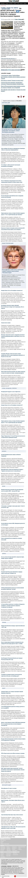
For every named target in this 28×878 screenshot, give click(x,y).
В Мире (4, 7)
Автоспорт (8, 854)
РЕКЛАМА (9, 866)
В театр (2, 850)
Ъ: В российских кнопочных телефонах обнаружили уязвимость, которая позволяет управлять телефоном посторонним (12, 606)
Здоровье (15, 3)
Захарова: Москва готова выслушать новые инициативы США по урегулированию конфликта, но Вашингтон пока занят (13, 355)
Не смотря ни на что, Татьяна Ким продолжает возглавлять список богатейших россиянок (11, 131)
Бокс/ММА (3, 857)
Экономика (3, 848)
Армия (18, 3)
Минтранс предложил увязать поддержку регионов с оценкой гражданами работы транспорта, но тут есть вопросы (13, 336)
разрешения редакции (13, 869)
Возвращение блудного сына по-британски (10, 391)
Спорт (3, 688)
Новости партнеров (5, 843)
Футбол (2, 853)
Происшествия (22, 846)
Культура (2, 849)
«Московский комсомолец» (8, 58)
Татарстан (15, 853)
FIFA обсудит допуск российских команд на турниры (12, 753)
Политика (3, 846)
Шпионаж (21, 3)
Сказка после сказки (5, 322)
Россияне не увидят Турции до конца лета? (12, 80)
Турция (8, 7)
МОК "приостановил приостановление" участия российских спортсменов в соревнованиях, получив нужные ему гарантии (12, 770)
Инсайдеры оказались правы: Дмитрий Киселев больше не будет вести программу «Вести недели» (12, 307)
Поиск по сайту (3, 5)
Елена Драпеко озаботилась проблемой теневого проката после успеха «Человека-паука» (12, 271)
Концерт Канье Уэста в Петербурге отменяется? (11, 290)
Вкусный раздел (6, 785)
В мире (2, 841)
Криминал (14, 848)
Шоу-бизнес (11, 3)
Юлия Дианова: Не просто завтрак (8, 788)
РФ (12, 7)
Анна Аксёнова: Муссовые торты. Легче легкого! (12, 814)
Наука (3, 486)
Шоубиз (4, 451)
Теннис (2, 855)
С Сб (19, 19)
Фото (2, 842)
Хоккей (2, 854)
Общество (14, 846)
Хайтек (4, 553)
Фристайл (8, 855)
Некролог (25, 3)
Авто (20, 848)
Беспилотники (6, 9)
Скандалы (7, 3)
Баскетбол (8, 853)
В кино (8, 846)
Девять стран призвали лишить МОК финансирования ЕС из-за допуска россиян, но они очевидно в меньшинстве (13, 724)
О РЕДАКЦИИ (4, 866)
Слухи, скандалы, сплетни (9, 388)
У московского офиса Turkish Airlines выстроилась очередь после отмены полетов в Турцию (13, 77)
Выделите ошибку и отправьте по (12, 100)
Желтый (8, 849)
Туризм (4, 622)
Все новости (3, 840)
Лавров (16, 7)
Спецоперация (2, 3)
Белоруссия (15, 854)
